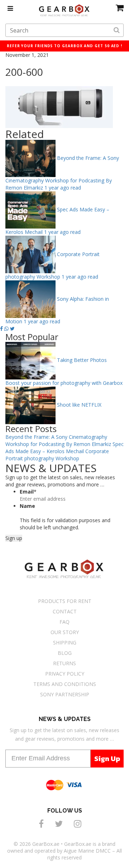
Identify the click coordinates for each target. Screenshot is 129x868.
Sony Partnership (64, 694)
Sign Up (107, 758)
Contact (65, 611)
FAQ (64, 621)
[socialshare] (42, 823)
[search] (117, 30)
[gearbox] (120, 7)
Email (28, 491)
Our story (65, 632)
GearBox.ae (45, 843)
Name (27, 505)
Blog (65, 652)
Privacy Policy (64, 673)
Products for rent (64, 601)
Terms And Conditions (64, 684)
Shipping (64, 642)
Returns (64, 663)
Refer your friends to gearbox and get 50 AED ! (64, 45)
